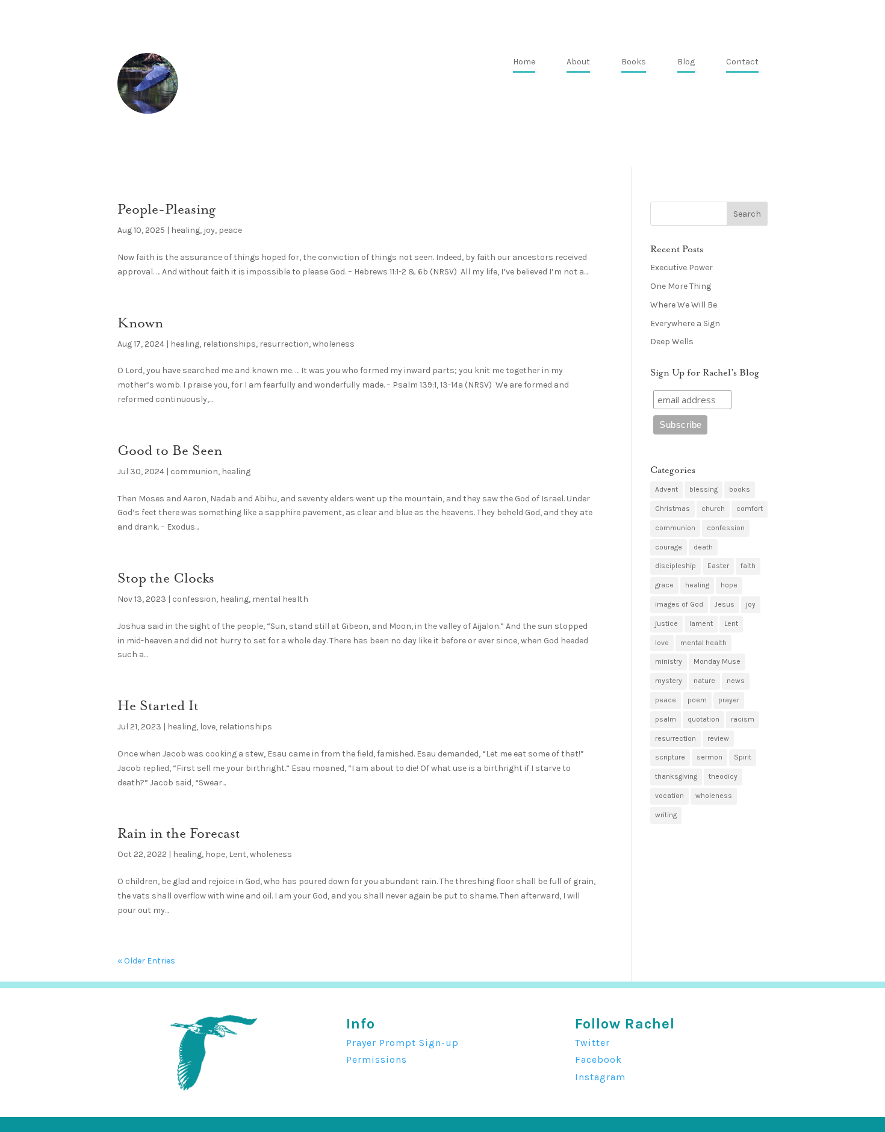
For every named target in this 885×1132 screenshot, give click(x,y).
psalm (665, 719)
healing (185, 230)
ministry (668, 661)
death (703, 547)
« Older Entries (146, 961)
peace (230, 230)
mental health (280, 599)
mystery (668, 680)
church (713, 508)
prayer (728, 700)
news (736, 680)
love (208, 727)
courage (668, 547)
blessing (703, 489)
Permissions (376, 1059)
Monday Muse (717, 661)
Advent (666, 489)
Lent (237, 854)
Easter (718, 565)
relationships (229, 344)
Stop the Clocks (165, 578)
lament (701, 623)
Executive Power (681, 267)
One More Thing (680, 286)
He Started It (158, 705)
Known (140, 323)
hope (215, 854)
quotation (703, 719)
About (578, 62)
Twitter (592, 1042)
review (718, 738)
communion (194, 471)
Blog (686, 62)
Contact (742, 62)
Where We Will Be (683, 305)
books (739, 489)
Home (524, 62)
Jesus (724, 604)
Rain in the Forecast (178, 833)
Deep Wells (672, 341)
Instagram (600, 1077)
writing (666, 815)
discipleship (675, 565)
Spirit (742, 757)
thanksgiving (676, 776)
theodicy (723, 776)
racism (742, 719)
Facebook (598, 1059)
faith (748, 565)
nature (704, 680)
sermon (709, 757)
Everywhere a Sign (685, 323)
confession (194, 599)
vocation (669, 795)
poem (697, 700)
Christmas (672, 508)
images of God (679, 604)
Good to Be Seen (169, 450)
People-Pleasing (166, 209)
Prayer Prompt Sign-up (402, 1042)
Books (633, 62)
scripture (670, 757)
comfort (749, 508)
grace (664, 585)
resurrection (284, 344)
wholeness (333, 344)
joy (209, 230)
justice (666, 623)
